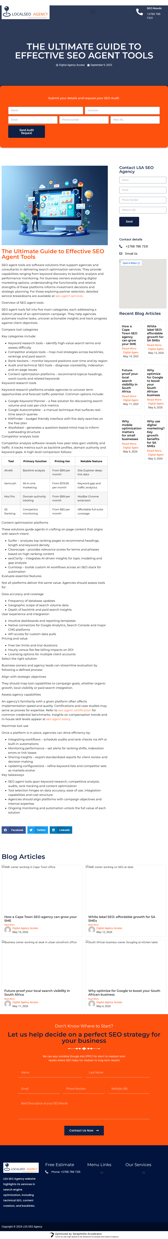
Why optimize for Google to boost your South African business (155, 382)
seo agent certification (74, 710)
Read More (129, 348)
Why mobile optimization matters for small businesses (131, 430)
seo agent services (69, 296)
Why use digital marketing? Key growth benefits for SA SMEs (156, 434)
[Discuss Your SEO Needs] (139, 12)
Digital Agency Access (136, 352)
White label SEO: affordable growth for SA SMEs (155, 333)
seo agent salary (58, 719)
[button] (92, 11)
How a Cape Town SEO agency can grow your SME (129, 335)
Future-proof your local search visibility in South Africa (130, 380)
